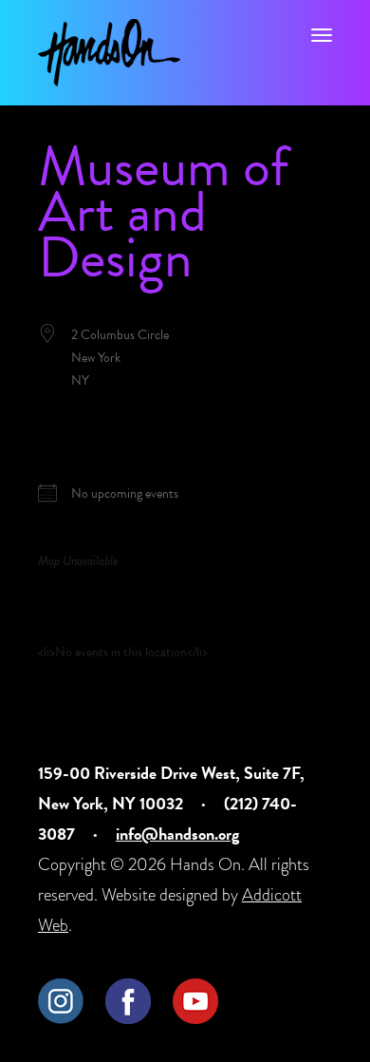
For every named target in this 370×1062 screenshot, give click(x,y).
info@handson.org (177, 833)
